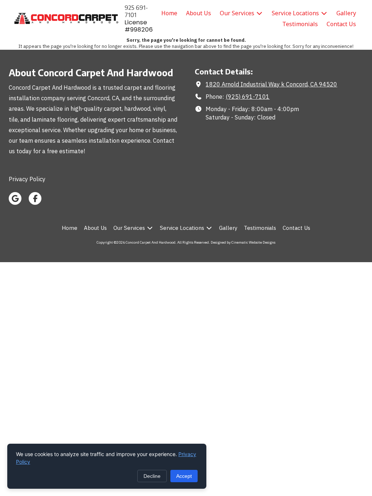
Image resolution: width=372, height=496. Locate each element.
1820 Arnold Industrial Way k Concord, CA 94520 (271, 84)
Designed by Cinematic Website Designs (243, 242)
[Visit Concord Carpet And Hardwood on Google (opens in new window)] (15, 198)
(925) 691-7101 (248, 96)
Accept (184, 476)
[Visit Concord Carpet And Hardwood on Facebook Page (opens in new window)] (35, 198)
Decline (152, 476)
